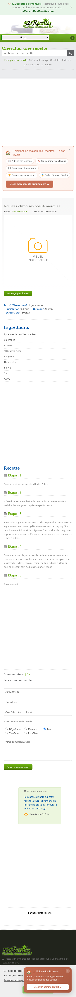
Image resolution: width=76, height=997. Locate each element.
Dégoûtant (14, 729)
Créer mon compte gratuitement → (29, 184)
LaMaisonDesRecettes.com (38, 11)
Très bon (13, 733)
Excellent (32, 733)
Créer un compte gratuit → (48, 987)
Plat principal (19, 211)
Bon (48, 729)
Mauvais (32, 729)
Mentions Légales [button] (15, 980)
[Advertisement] (38, 108)
